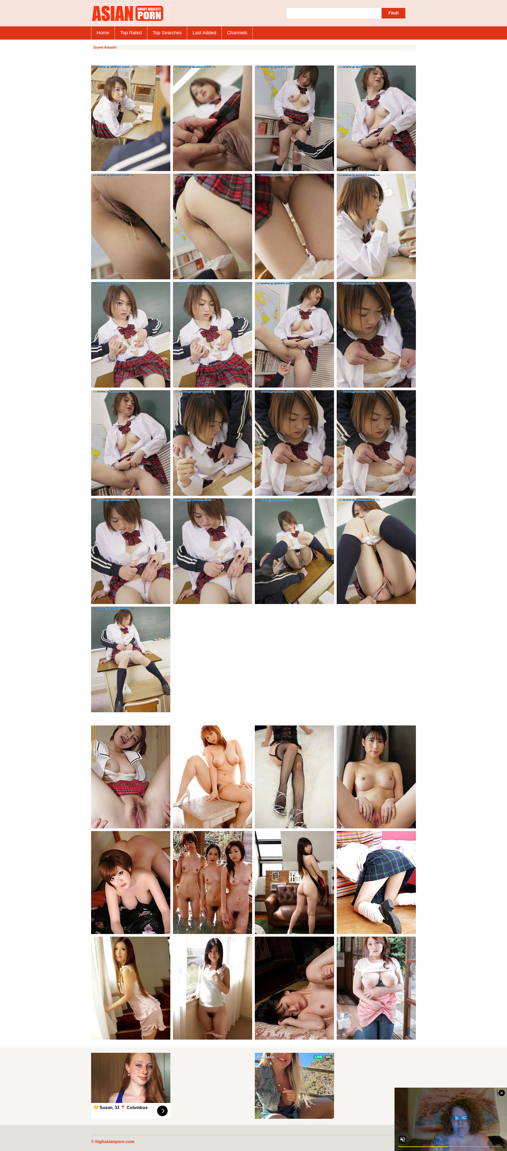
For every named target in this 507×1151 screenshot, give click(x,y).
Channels (237, 32)
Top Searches (167, 32)
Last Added (204, 32)
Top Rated (131, 32)
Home (103, 32)
